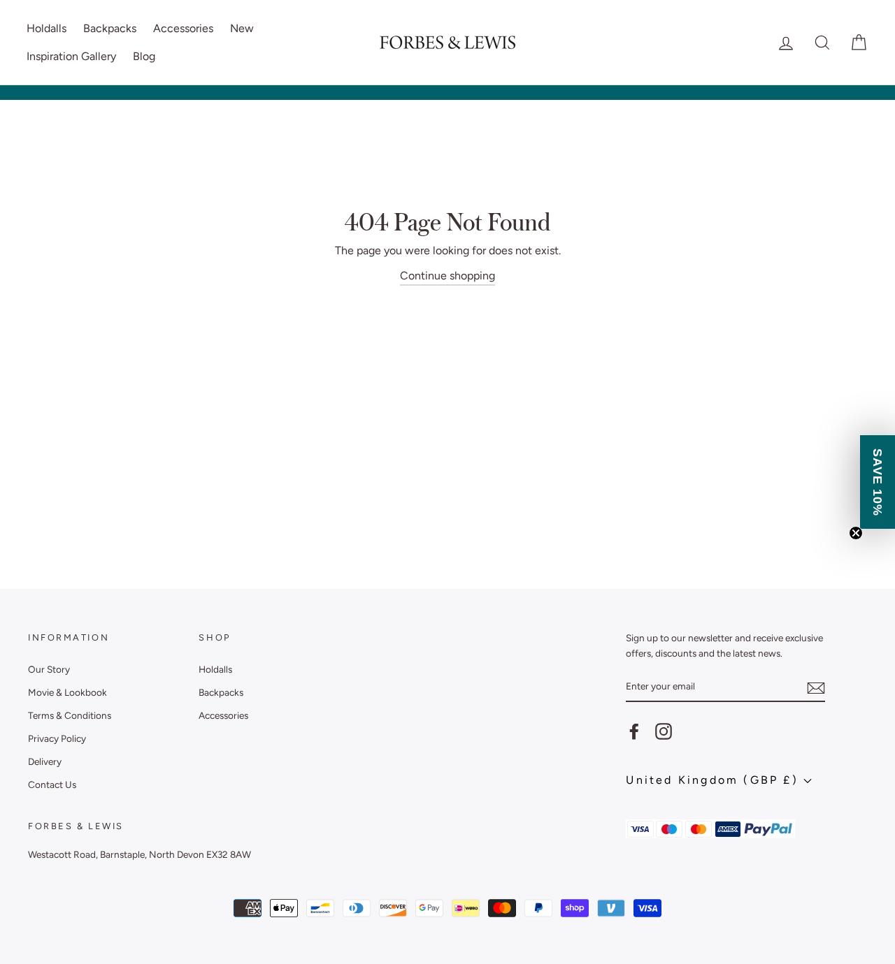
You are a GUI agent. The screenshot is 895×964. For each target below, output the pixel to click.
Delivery (45, 761)
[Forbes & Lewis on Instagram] (663, 731)
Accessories (183, 28)
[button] (877, 482)
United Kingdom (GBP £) (714, 780)
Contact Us (52, 784)
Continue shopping (447, 275)
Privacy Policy (57, 738)
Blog (144, 56)
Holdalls (46, 28)
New (242, 28)
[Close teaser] (856, 533)
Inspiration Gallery (71, 56)
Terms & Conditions (69, 715)
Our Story (49, 669)
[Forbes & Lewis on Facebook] (634, 731)
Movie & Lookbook (67, 692)
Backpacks (109, 28)
